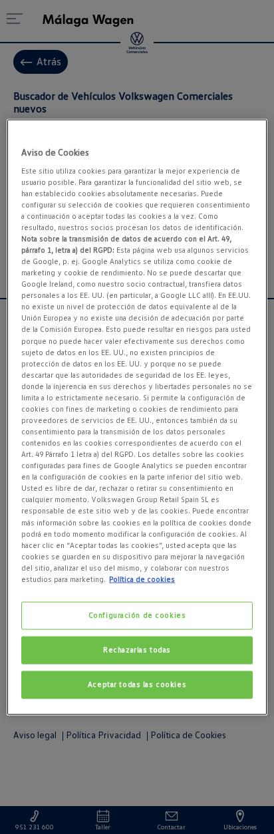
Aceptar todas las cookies (137, 683)
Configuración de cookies (137, 615)
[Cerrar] (248, 135)
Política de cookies (142, 579)
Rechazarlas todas (137, 649)
